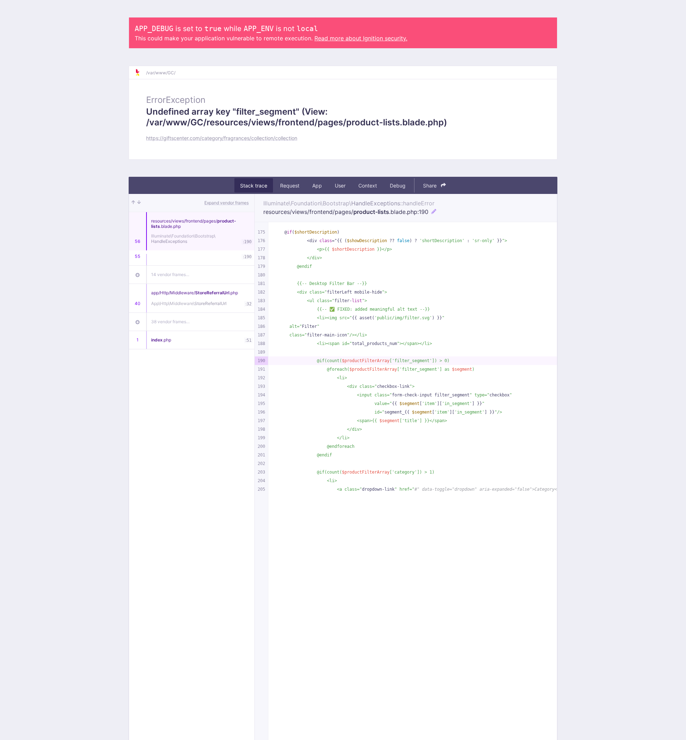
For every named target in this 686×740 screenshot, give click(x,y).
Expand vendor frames (226, 202)
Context (367, 185)
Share (430, 185)
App (317, 185)
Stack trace (253, 185)
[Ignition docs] (140, 72)
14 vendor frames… (170, 274)
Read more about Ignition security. (360, 38)
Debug (398, 185)
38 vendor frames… (170, 321)
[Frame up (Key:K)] (133, 203)
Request (289, 185)
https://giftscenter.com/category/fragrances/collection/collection (221, 138)
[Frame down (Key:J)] (139, 203)
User (340, 185)
